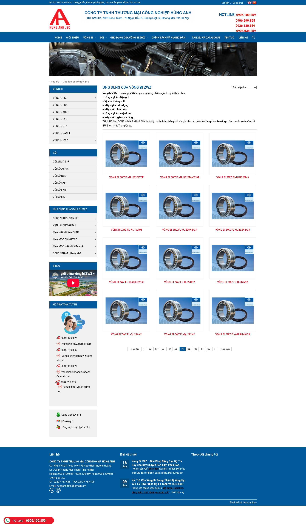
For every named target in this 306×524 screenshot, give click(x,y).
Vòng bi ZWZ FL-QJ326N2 (232, 282)
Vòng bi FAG (60, 119)
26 (150, 349)
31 (183, 349)
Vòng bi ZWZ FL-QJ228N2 (179, 282)
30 (176, 349)
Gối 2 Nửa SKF (61, 161)
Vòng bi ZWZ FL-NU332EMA (232, 177)
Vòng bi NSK (60, 105)
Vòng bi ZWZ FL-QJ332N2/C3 (126, 282)
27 (156, 349)
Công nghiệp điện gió (65, 218)
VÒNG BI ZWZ (60, 140)
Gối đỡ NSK (59, 175)
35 (209, 349)
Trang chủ (54, 82)
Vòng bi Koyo (61, 112)
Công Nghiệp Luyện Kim (67, 253)
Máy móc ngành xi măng (68, 246)
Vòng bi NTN (60, 126)
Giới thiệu (72, 37)
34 (202, 349)
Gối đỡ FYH (59, 189)
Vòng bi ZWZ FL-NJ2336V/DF (126, 177)
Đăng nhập (238, 3)
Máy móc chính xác (65, 239)
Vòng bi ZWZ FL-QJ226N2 (126, 334)
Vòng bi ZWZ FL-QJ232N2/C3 (232, 229)
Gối (102, 37)
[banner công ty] (138, 15)
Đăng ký (225, 3)
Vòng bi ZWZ (110, 93)
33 (196, 349)
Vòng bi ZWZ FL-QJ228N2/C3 (179, 229)
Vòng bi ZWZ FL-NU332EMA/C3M (179, 177)
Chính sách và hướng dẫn (168, 37)
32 (189, 349)
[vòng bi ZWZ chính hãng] (59, 18)
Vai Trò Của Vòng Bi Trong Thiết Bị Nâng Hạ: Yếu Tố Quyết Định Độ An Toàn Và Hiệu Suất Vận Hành (158, 484)
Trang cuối (225, 349)
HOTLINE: (227, 14)
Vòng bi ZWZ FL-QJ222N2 (179, 334)
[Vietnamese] (254, 2)
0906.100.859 (29, 520)
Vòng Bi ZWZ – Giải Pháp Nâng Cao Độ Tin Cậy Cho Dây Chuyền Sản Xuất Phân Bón (157, 463)
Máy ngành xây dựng (66, 232)
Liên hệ (243, 37)
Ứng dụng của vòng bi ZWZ (127, 37)
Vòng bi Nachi (61, 133)
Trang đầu (134, 349)
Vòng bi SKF (60, 97)
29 (169, 349)
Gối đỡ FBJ (59, 196)
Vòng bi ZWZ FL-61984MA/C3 (232, 334)
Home (58, 37)
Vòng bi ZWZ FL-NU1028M (126, 229)
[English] (249, 2)
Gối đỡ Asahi (61, 168)
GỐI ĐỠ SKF (59, 182)
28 (163, 349)
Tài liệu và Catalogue (206, 37)
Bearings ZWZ (127, 93)
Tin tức (229, 37)
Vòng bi (88, 37)
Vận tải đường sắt (64, 225)
